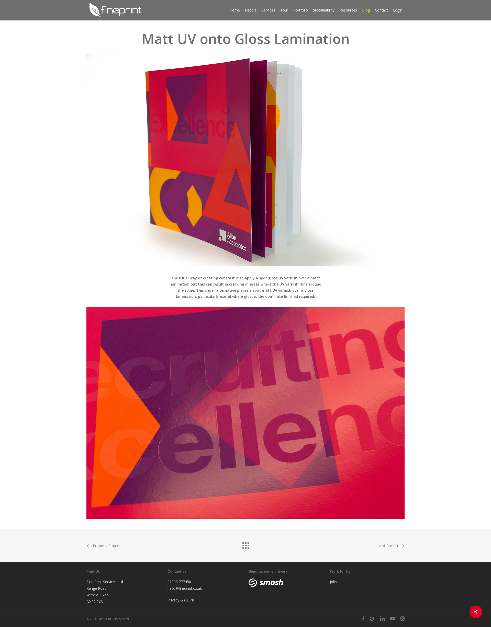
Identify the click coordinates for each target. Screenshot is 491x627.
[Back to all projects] (245, 544)
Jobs (333, 581)
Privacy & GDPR (181, 600)
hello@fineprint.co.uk (185, 588)
